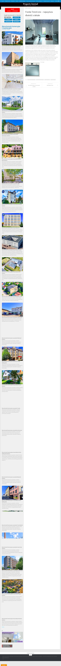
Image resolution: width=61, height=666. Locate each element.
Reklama (52, 1)
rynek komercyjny (53, 79)
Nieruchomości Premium (31, 1)
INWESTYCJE (7, 1)
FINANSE (12, 1)
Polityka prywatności (30, 653)
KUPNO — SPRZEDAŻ (12, 10)
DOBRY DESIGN (22, 1)
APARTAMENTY (16, 21)
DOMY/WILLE (8, 21)
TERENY (16, 19)
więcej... (3, 627)
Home (3, 1)
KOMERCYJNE (16, 17)
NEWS (17, 1)
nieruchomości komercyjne (40, 79)
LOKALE (8, 19)
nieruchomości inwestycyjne (31, 79)
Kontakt (56, 1)
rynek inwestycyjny (47, 79)
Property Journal (46, 1)
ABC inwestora (39, 1)
